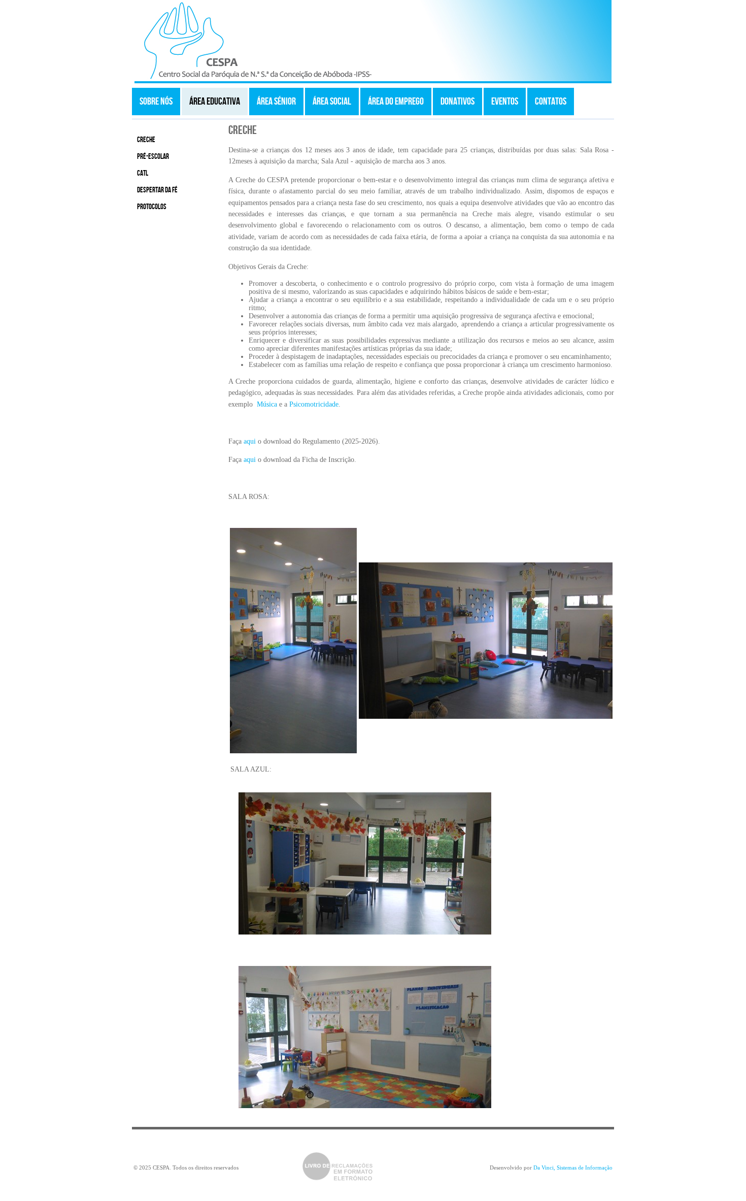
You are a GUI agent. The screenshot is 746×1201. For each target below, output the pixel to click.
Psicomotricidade (313, 404)
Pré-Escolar (153, 156)
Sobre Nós (156, 101)
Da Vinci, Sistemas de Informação (573, 1167)
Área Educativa (214, 101)
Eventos (504, 101)
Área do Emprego (396, 101)
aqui (250, 441)
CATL (142, 173)
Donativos (457, 101)
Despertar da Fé (157, 190)
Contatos (550, 101)
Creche (146, 140)
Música (267, 404)
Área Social (332, 101)
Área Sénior (276, 101)
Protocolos (151, 207)
